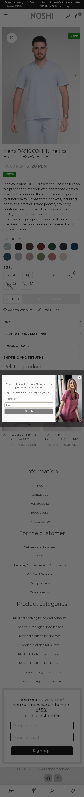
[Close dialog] (79, 377)
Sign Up (29, 411)
